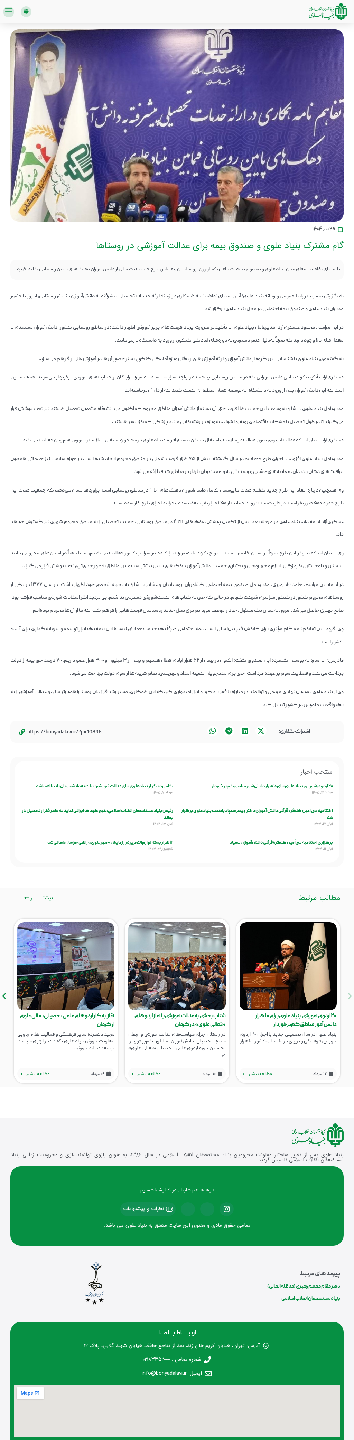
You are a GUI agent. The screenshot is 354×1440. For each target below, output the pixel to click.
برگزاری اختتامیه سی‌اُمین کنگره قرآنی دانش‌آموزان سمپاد (281, 843)
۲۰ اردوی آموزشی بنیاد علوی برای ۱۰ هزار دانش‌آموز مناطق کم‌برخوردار (272, 786)
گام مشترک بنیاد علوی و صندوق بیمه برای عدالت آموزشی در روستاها (220, 246)
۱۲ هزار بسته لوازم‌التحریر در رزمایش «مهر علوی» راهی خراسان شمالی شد (110, 843)
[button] (26, 11)
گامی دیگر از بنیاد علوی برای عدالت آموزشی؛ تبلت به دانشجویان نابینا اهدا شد (104, 786)
